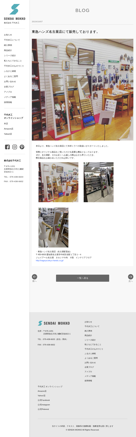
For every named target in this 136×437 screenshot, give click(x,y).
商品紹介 (8, 50)
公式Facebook (44, 400)
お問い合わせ (10, 81)
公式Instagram (44, 405)
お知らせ (8, 35)
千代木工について (12, 40)
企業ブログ (9, 87)
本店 (6, 123)
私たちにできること (13, 61)
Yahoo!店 (8, 134)
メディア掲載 (10, 97)
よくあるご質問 (11, 76)
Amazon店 (8, 129)
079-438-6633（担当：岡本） (55, 339)
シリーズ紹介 (10, 55)
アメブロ (8, 92)
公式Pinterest (43, 409)
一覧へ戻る (82, 278)
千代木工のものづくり (14, 66)
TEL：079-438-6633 (13, 177)
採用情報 (8, 102)
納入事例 (8, 45)
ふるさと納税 (10, 71)
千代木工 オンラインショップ (50, 386)
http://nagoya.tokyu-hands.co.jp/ (49, 260)
